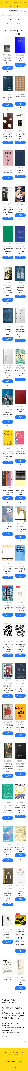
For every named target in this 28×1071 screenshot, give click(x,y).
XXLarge (20, 947)
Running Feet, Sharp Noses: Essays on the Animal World (20, 250)
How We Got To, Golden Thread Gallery (20, 727)
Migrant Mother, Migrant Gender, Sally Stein (20, 289)
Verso (20, 801)
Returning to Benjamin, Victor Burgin (8, 331)
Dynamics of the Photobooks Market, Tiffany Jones (20, 453)
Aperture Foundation (7, 639)
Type (8, 406)
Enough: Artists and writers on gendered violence (20, 96)
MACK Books (20, 203)
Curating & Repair (7, 172)
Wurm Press (20, 365)
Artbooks (20, 169)
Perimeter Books (20, 93)
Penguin (20, 130)
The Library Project (20, 929)
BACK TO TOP (14, 1067)
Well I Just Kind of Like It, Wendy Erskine (20, 892)
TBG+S (20, 487)
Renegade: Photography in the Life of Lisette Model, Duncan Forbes (8, 291)
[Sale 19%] (20, 920)
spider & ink (20, 167)
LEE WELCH (20, 170)
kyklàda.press (20, 325)
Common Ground (8, 721)
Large (17, 944)
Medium (22, 941)
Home (3, 15)
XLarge (22, 944)
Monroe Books (8, 487)
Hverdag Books (20, 602)
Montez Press (7, 523)
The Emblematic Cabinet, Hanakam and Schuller (8, 570)
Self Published (20, 54)
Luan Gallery (20, 406)
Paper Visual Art (8, 243)
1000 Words (8, 167)
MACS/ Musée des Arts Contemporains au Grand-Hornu (20, 682)
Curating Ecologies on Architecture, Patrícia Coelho (8, 455)
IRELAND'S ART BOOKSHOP (5, 2)
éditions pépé (20, 976)
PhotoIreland (7, 602)
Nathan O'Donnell (7, 130)
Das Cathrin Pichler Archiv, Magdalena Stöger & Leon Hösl (8, 211)
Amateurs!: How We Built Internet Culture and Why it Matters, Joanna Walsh (8, 851)
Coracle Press (20, 843)
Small (17, 941)
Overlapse (20, 447)
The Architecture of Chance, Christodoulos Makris (20, 372)
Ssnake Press (7, 93)
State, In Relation (20, 58)
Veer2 (7, 680)
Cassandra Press (7, 929)
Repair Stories (7, 979)
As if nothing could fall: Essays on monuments (8, 250)
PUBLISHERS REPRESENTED (17, 2)
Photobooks (8, 489)
